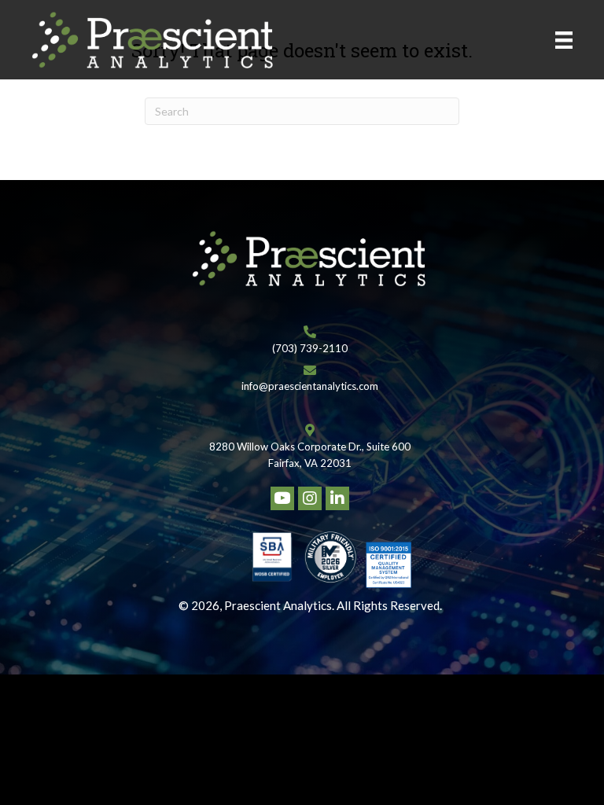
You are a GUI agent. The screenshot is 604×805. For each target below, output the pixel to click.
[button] (282, 498)
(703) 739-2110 (310, 348)
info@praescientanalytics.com (309, 386)
